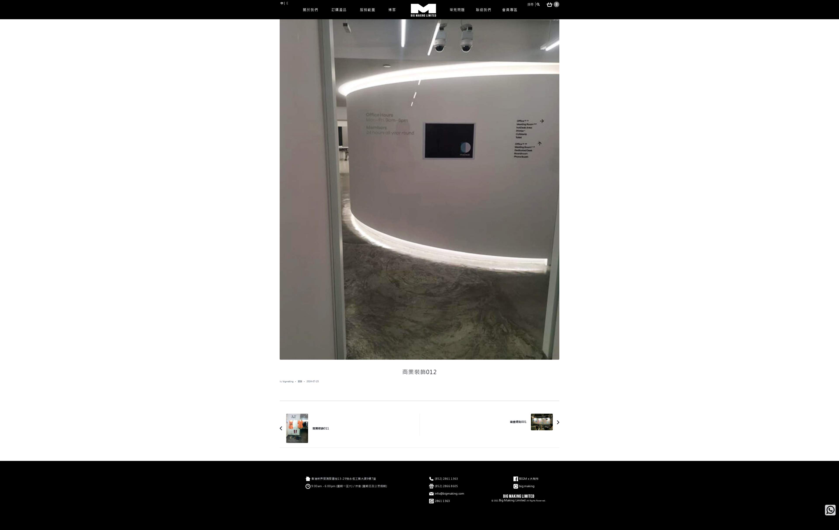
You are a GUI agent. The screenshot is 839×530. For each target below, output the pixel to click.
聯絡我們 (483, 10)
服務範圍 (367, 10)
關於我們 (310, 10)
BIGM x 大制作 (529, 479)
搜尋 (530, 4)
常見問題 (457, 10)
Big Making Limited (512, 500)
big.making (526, 486)
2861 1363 (442, 501)
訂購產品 (339, 10)
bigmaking (288, 381)
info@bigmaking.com (449, 493)
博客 (392, 10)
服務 (300, 381)
